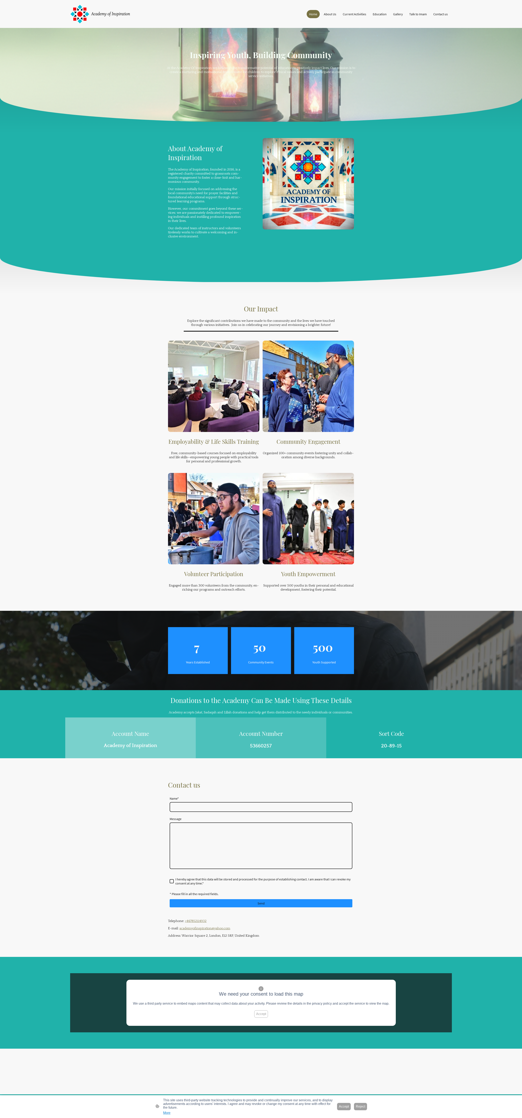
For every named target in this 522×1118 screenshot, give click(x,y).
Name (174, 798)
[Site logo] (100, 14)
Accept (261, 1014)
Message (175, 819)
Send (261, 903)
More (166, 1113)
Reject (360, 1106)
